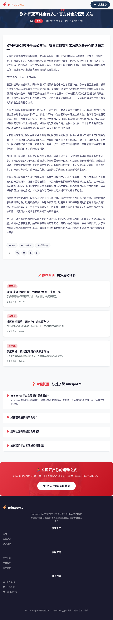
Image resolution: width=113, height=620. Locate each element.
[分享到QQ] (30, 252)
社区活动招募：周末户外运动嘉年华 (28, 321)
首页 (50, 10)
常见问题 (7, 557)
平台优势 (7, 562)
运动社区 (7, 543)
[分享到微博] (24, 252)
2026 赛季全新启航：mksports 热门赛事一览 (34, 292)
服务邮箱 (10, 581)
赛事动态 (7, 538)
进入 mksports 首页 (58, 486)
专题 (56, 10)
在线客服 (10, 586)
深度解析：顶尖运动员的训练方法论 (28, 351)
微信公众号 (12, 591)
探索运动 (102, 4)
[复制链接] (37, 252)
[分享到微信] (17, 252)
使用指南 (7, 567)
